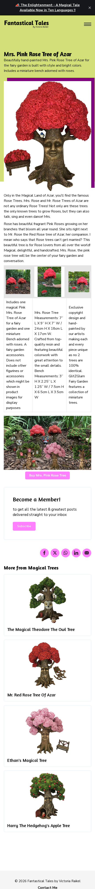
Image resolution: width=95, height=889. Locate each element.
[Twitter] (55, 553)
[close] (89, 7)
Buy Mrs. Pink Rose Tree (47, 475)
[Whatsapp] (65, 553)
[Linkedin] (76, 553)
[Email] (86, 553)
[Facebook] (44, 553)
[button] (87, 24)
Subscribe (24, 526)
